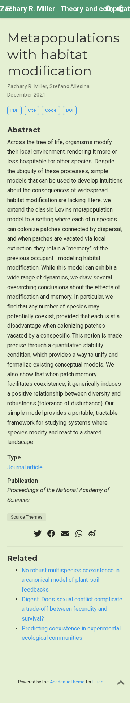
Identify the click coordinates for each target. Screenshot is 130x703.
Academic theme (67, 681)
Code (50, 110)
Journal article (25, 467)
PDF (14, 110)
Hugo (97, 681)
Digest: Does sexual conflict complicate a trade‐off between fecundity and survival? (72, 609)
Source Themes (27, 517)
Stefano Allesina (69, 86)
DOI (69, 110)
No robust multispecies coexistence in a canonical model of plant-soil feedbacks (71, 580)
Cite (32, 110)
